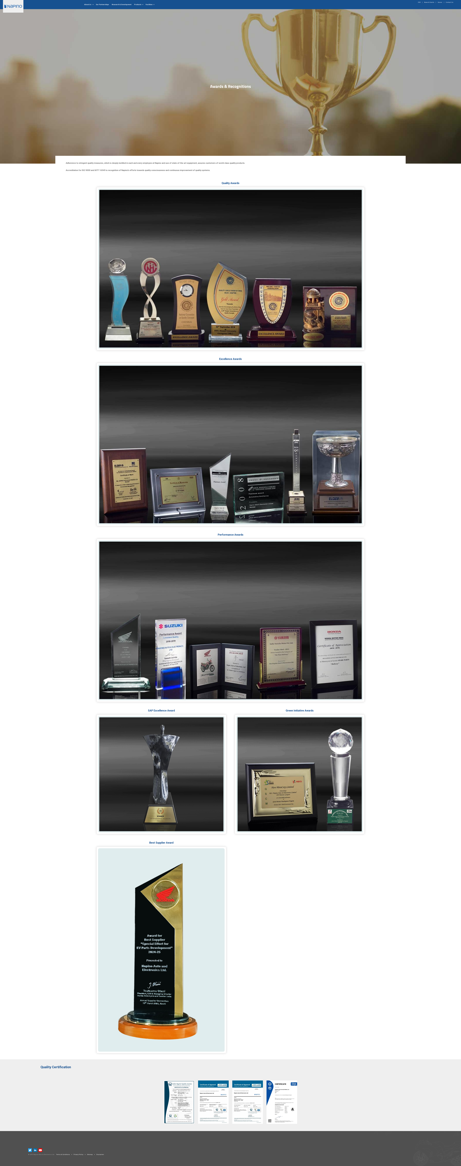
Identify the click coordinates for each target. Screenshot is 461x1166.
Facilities (149, 4)
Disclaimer (100, 1154)
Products (137, 4)
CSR (419, 2)
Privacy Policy (78, 1154)
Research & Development (121, 4)
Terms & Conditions (63, 1154)
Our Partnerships (102, 4)
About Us (88, 4)
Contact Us (449, 2)
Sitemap (90, 1154)
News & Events (429, 2)
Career (440, 2)
